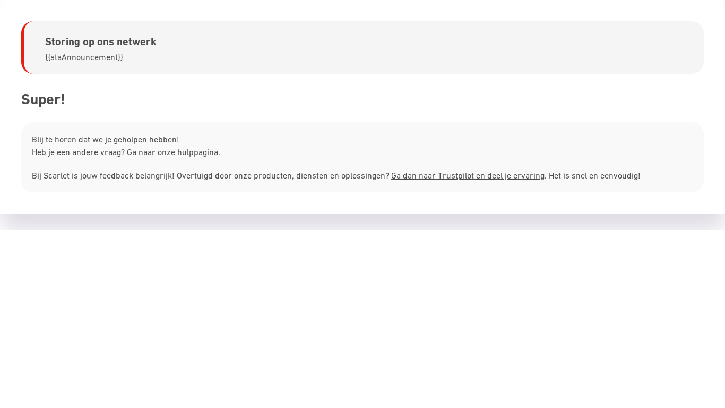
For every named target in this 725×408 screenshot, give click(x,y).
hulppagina (197, 152)
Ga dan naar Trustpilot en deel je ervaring (468, 175)
